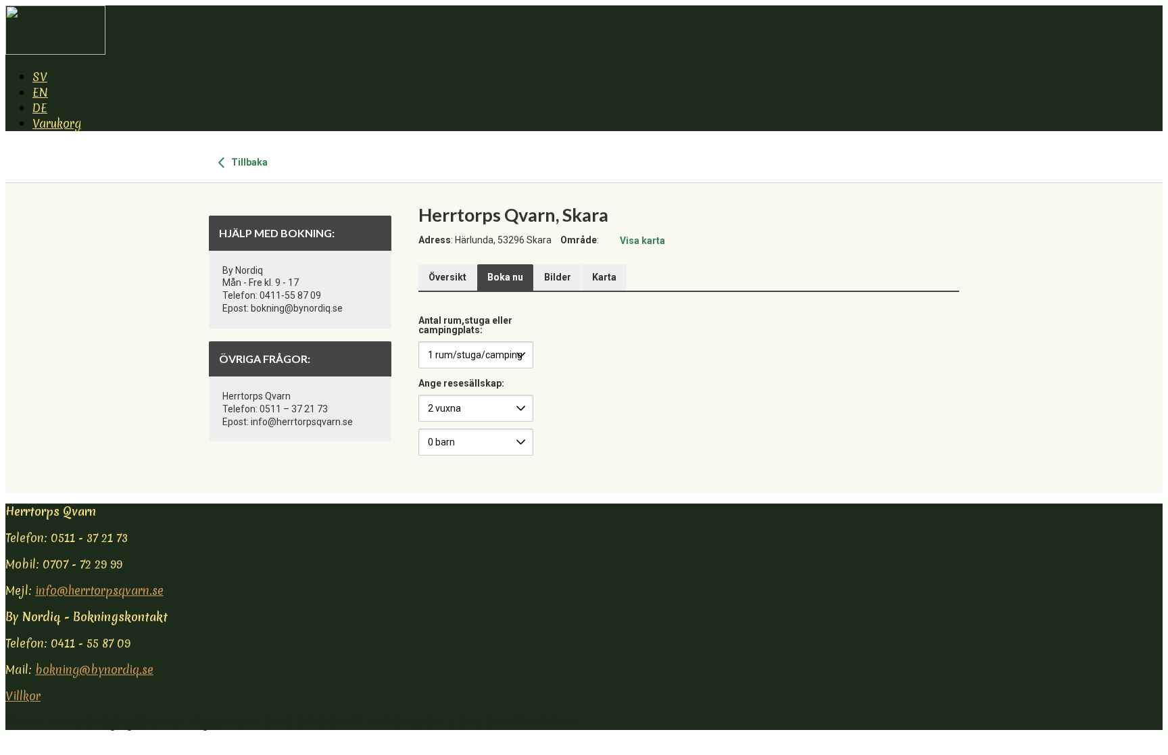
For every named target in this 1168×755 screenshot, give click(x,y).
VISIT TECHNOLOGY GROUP (92, 722)
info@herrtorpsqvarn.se (99, 590)
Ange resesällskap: (461, 383)
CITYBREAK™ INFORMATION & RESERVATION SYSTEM (438, 722)
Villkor (23, 696)
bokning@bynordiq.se (94, 669)
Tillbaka (248, 162)
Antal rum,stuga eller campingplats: (465, 325)
